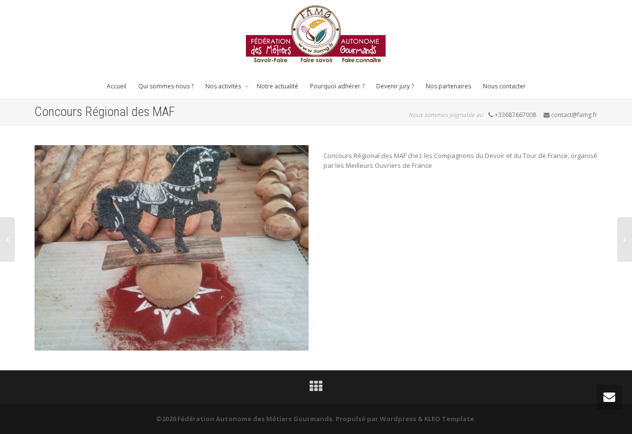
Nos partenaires (448, 86)
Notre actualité (277, 86)
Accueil (116, 86)
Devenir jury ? (395, 86)
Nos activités (223, 86)
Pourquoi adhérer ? (337, 86)
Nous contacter (504, 86)
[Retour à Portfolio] (316, 388)
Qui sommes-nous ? (166, 86)
